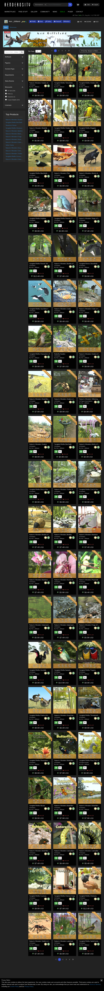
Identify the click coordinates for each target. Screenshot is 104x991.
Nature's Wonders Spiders (14, 131)
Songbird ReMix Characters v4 (39, 354)
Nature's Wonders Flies (62, 173)
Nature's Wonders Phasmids (88, 580)
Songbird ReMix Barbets (62, 670)
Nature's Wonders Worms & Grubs (90, 173)
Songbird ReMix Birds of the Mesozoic (42, 489)
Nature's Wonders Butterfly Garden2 (41, 128)
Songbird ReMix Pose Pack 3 (89, 760)
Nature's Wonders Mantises (88, 534)
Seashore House (11, 125)
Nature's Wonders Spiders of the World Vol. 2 (44, 941)
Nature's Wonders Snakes (14, 119)
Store (41, 21)
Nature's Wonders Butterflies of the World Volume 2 (46, 851)
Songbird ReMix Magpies (87, 128)
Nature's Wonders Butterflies (15, 134)
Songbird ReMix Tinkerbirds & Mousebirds (68, 83)
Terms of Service (95, 984)
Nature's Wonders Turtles (14, 153)
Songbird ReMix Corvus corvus (16, 156)
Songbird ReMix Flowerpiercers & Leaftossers (44, 760)
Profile (33, 21)
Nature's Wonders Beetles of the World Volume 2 (70, 263)
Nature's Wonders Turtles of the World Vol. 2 (20, 151)
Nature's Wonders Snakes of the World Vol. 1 (20, 139)
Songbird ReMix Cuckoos (37, 896)
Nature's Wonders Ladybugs (63, 941)
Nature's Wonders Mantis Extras (65, 580)
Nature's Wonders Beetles (63, 534)
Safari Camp (10, 145)
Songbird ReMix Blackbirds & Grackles (42, 173)
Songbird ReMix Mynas (37, 805)
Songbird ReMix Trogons (87, 670)
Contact (79, 12)
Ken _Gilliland (35, 87)
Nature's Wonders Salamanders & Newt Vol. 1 (44, 625)
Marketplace (10, 12)
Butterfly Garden (59, 354)
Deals (62, 12)
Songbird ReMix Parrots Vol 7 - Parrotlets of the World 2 (47, 263)
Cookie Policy (14, 986)
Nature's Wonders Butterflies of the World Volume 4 (46, 399)
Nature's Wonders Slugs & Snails (90, 218)
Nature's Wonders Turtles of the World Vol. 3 (69, 489)
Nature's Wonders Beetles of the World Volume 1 (45, 534)
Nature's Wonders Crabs (62, 309)
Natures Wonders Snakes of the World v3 (43, 83)
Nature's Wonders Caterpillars (15, 142)
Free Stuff (23, 12)
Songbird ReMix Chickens (14, 128)
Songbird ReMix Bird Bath (14, 122)
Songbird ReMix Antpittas (37, 218)
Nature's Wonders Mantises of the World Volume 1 (46, 580)
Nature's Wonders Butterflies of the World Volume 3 (71, 760)
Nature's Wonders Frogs (13, 136)
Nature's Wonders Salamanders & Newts (68, 625)
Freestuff (58, 21)
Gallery (34, 12)
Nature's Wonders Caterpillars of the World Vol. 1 (21, 159)
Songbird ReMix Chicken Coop (64, 896)
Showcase (13, 27)
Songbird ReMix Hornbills (37, 670)
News (55, 12)
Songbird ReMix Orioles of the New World (68, 128)
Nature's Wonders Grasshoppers (16, 148)
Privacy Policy (29, 986)
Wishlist (67, 21)
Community (45, 12)
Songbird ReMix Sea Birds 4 (38, 309)
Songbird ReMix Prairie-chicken (39, 715)
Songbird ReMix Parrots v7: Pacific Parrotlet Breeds (71, 218)
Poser (70, 12)
